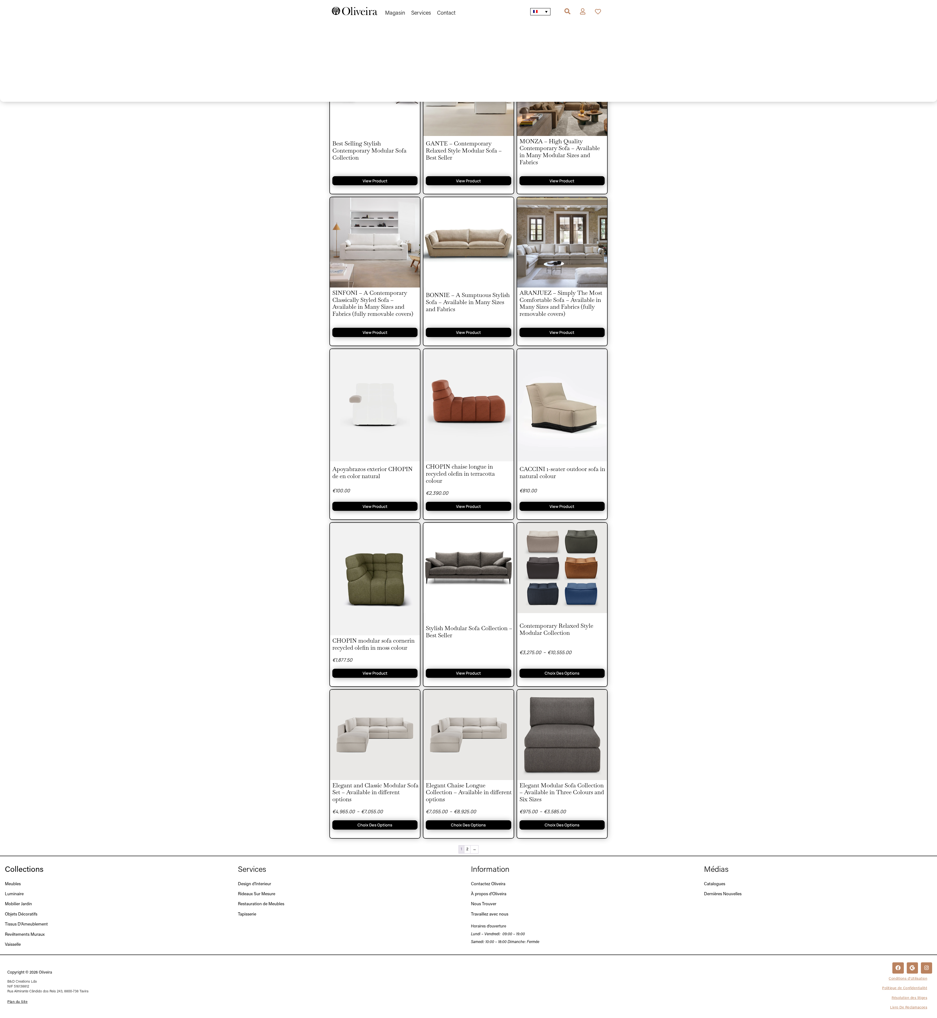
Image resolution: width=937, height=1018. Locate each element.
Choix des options (562, 673)
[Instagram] (926, 968)
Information (490, 870)
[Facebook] (898, 968)
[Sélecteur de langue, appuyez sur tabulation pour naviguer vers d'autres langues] (540, 11)
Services (252, 870)
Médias (716, 870)
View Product (375, 181)
